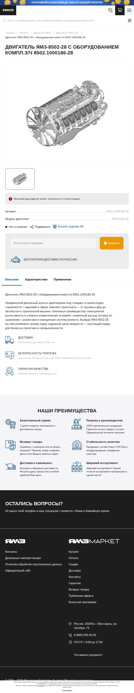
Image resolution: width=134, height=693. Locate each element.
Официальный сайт (18, 570)
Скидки (73, 564)
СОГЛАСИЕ (40, 685)
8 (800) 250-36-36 (85, 635)
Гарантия (75, 583)
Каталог (74, 551)
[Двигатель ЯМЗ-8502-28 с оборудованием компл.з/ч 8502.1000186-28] (67, 113)
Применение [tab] (62, 279)
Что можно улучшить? (88, 654)
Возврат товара (79, 589)
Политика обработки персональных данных (33, 564)
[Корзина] (120, 10)
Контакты (11, 551)
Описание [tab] (12, 279)
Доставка (75, 570)
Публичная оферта (81, 595)
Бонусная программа (82, 602)
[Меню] (129, 10)
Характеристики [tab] (36, 279)
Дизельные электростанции (23, 558)
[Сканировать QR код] (129, 20)
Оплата (73, 558)
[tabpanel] (67, 331)
